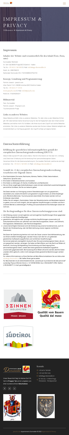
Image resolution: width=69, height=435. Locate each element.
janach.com (17, 431)
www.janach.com (9, 91)
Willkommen (8, 30)
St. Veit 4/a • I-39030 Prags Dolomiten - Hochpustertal (48, 380)
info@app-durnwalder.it (37, 67)
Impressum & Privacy (49, 431)
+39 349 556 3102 (44, 373)
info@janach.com (28, 91)
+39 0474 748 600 (15, 67)
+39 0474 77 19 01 (15, 88)
